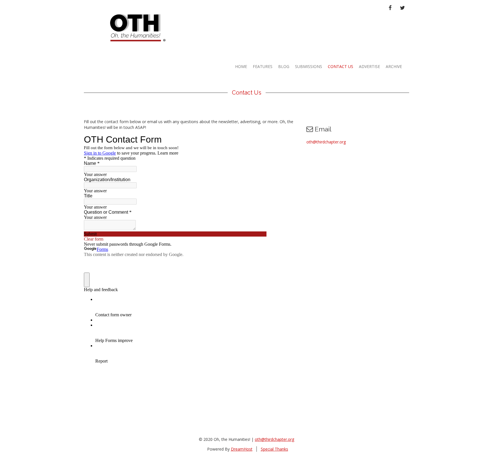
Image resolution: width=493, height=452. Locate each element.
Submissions (308, 66)
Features (262, 66)
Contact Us (340, 66)
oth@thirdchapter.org (326, 142)
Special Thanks (274, 449)
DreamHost (241, 449)
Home (241, 66)
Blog (283, 66)
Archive (394, 66)
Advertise (369, 66)
